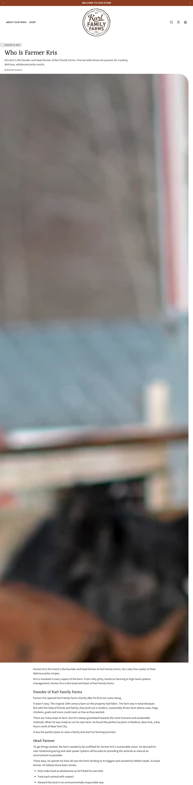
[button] (171, 22)
